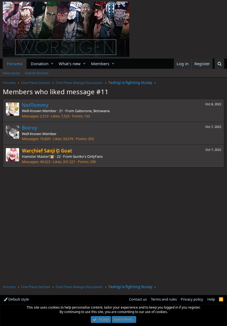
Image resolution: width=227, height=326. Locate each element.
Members (100, 63)
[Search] (219, 64)
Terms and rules (164, 299)
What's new (70, 63)
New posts (11, 72)
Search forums (36, 72)
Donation (39, 63)
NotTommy (35, 105)
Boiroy (29, 128)
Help (211, 299)
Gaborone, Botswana (92, 110)
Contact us (138, 299)
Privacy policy (192, 299)
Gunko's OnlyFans (88, 156)
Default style (18, 299)
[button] (52, 64)
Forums (14, 63)
